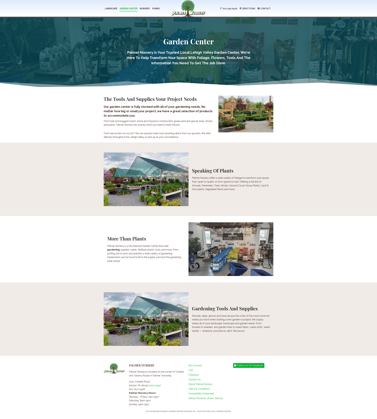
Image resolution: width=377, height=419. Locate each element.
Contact (265, 8)
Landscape (111, 8)
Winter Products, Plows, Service (205, 398)
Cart (190, 370)
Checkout (193, 374)
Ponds (156, 8)
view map (154, 385)
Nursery (145, 8)
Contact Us (194, 379)
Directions (248, 8)
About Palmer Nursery (200, 384)
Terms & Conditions (199, 388)
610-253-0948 (230, 8)
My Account (195, 365)
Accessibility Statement (201, 393)
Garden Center (129, 8)
